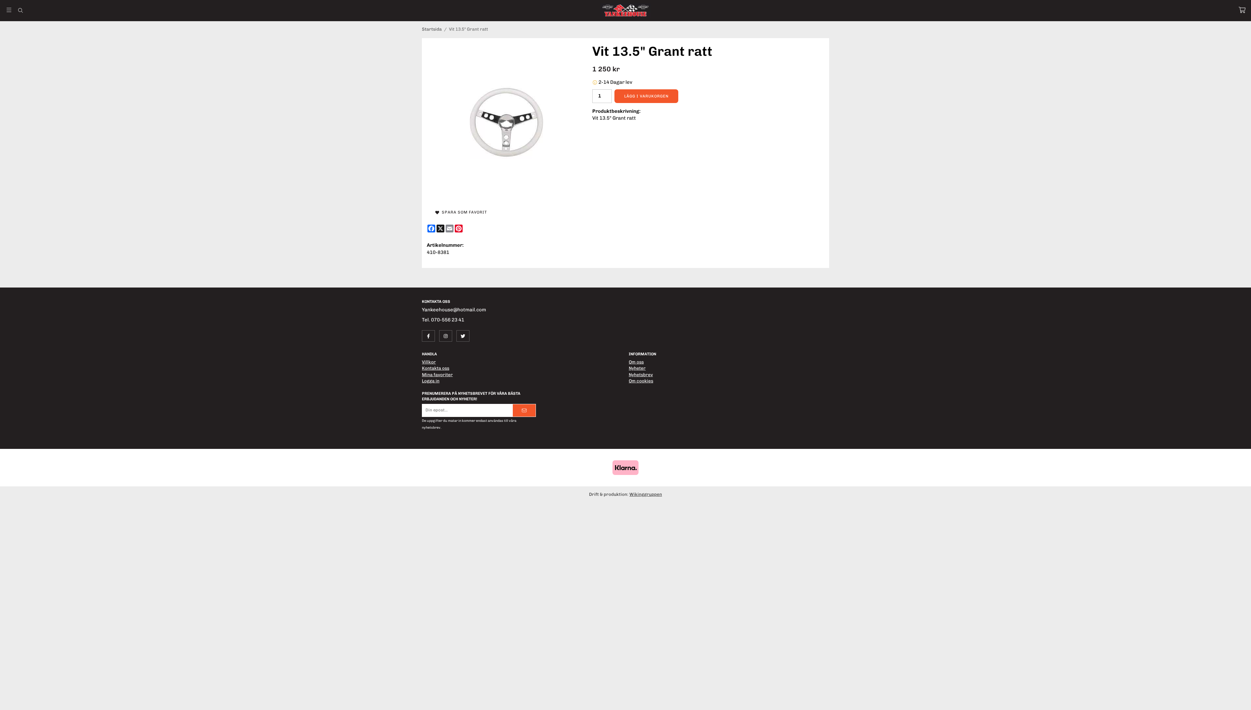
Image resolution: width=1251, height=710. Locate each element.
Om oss (636, 361)
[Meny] (9, 10)
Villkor (429, 361)
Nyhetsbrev (641, 374)
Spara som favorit (463, 212)
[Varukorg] (1242, 10)
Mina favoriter (437, 374)
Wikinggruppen (645, 494)
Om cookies (641, 380)
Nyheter (637, 368)
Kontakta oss (435, 368)
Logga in (430, 380)
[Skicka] (524, 410)
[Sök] (20, 10)
